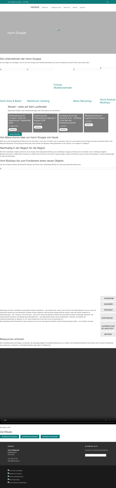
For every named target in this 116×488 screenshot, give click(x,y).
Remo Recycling (82, 100)
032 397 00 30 (12, 458)
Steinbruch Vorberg (38, 100)
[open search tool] (107, 2)
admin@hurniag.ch (14, 461)
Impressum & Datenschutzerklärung (96, 450)
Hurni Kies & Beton (11, 100)
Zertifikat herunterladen (9, 436)
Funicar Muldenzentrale (63, 86)
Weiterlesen (13, 129)
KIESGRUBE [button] (109, 298)
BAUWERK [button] (108, 304)
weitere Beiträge (15, 134)
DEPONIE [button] (108, 334)
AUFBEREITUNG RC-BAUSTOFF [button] (108, 327)
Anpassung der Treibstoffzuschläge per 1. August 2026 (45, 118)
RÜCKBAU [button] (108, 310)
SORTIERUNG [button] (107, 318)
